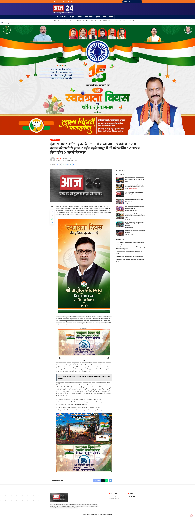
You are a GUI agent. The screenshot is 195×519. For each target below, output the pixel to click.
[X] (131, 496)
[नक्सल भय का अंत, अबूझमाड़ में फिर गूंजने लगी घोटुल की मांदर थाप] (120, 233)
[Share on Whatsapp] (63, 164)
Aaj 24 (59, 158)
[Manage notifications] (191, 515)
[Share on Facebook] (57, 164)
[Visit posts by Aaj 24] (52, 159)
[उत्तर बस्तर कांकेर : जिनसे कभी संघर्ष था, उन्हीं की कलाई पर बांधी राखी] (120, 201)
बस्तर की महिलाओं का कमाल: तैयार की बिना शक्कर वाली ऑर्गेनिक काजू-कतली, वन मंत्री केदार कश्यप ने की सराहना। (134, 224)
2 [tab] (84, 360)
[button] (70, 164)
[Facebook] (129, 496)
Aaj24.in (88, 514)
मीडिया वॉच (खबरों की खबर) (133, 188)
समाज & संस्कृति (127, 219)
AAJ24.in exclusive (55, 139)
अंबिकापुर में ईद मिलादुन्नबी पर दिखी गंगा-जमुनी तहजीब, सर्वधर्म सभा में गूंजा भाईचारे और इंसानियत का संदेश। (134, 215)
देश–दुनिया (126, 188)
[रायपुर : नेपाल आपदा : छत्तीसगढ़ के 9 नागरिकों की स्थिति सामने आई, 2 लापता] (120, 194)
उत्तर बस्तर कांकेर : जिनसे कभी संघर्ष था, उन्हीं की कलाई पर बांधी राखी (130, 256)
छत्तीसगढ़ (126, 181)
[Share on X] (60, 164)
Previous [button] (59, 358)
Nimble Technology (107, 514)
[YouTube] (134, 496)
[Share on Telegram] (67, 164)
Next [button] (108, 358)
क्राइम (126, 234)
